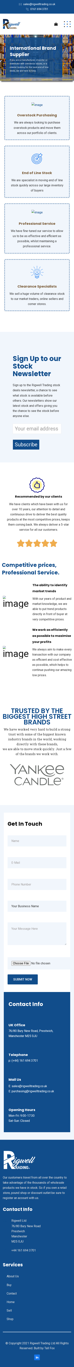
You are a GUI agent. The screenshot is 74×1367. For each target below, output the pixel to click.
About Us (13, 1276)
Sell (9, 1310)
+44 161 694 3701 (23, 1250)
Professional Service (37, 223)
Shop (10, 1319)
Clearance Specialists (37, 286)
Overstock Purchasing (37, 115)
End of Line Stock (37, 172)
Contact (12, 1293)
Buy (9, 1285)
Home (11, 1302)
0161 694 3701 (39, 9)
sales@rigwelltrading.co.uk (39, 4)
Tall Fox (49, 1348)
